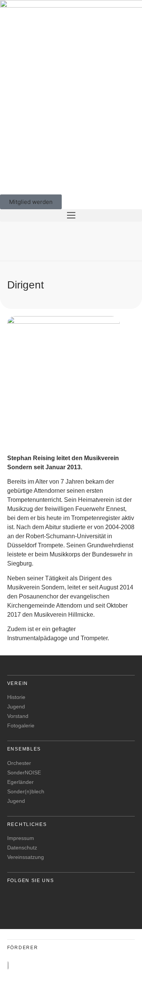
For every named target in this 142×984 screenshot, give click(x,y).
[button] (71, 215)
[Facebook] (16, 901)
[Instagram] (36, 901)
